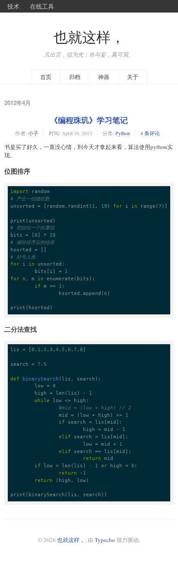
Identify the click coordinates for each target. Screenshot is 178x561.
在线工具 (42, 6)
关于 (132, 77)
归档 (74, 77)
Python (122, 133)
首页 (45, 77)
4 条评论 (150, 133)
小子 (33, 133)
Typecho (105, 540)
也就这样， (89, 37)
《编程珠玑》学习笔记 (89, 120)
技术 (13, 6)
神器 (103, 77)
